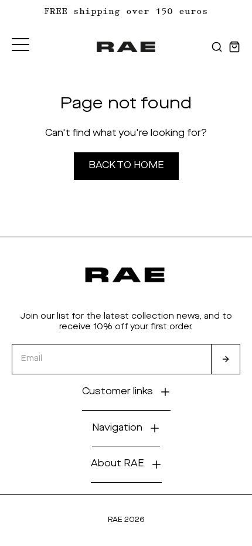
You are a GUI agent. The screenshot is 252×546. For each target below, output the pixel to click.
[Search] (217, 47)
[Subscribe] (225, 359)
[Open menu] (20, 44)
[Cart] (234, 47)
